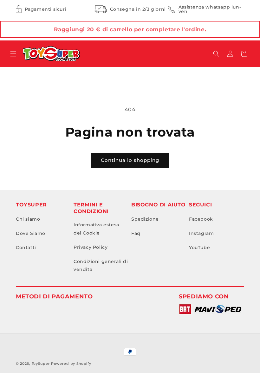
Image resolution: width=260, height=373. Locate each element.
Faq (135, 233)
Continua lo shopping (130, 160)
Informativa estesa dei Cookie (96, 228)
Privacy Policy (90, 247)
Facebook (201, 219)
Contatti (26, 247)
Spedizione (145, 219)
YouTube (199, 247)
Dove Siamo (30, 233)
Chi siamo (28, 219)
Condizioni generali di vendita (101, 265)
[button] (13, 54)
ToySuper (41, 363)
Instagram (201, 233)
